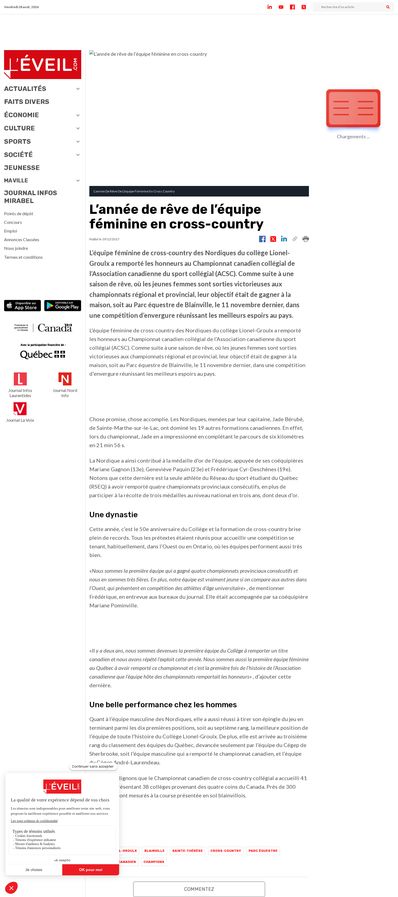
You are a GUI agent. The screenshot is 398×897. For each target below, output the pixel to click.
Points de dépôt (18, 213)
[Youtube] (284, 7)
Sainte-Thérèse (187, 851)
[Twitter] (307, 7)
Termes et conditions (23, 257)
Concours (13, 222)
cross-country (225, 851)
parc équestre (263, 851)
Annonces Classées (21, 239)
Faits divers (26, 102)
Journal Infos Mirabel (30, 197)
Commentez (199, 889)
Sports (17, 141)
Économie (21, 115)
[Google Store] (62, 306)
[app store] (22, 306)
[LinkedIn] (273, 7)
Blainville (154, 851)
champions (153, 862)
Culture (19, 128)
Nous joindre (16, 248)
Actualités (25, 89)
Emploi (10, 230)
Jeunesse (22, 168)
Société (18, 155)
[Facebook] (295, 7)
